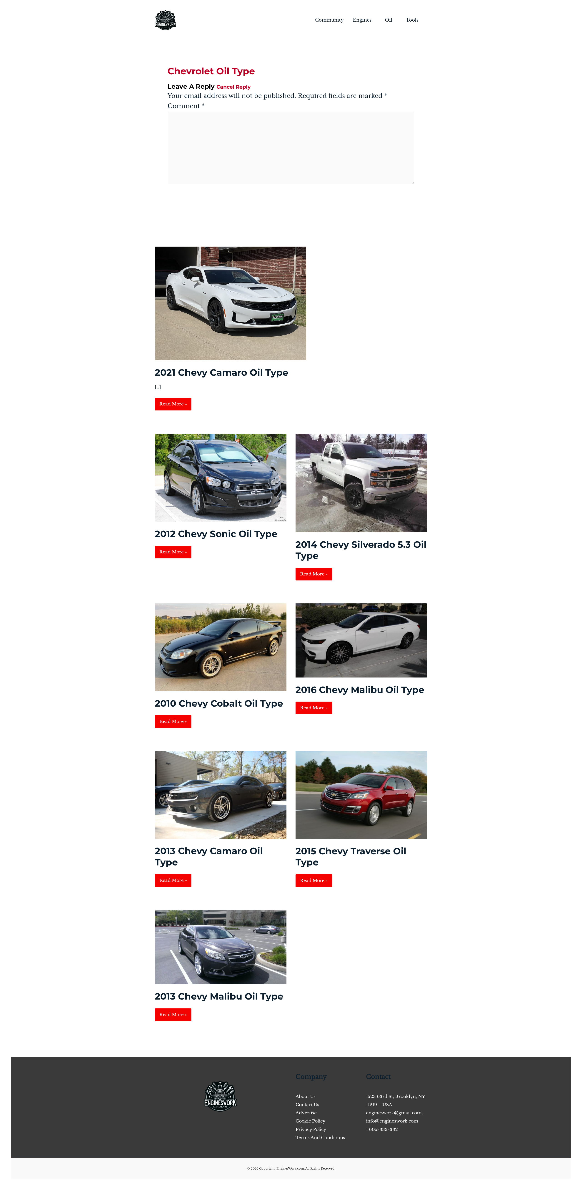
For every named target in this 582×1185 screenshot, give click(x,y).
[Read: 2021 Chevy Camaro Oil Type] (230, 303)
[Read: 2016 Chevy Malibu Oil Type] (361, 640)
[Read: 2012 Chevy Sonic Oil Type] (220, 477)
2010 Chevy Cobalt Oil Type (219, 703)
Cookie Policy (310, 1121)
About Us (306, 1096)
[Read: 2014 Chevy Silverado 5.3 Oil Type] (361, 482)
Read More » (173, 405)
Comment (186, 106)
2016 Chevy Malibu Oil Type (360, 689)
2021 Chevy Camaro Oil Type (221, 372)
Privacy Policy (311, 1129)
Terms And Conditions (320, 1137)
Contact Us (307, 1104)
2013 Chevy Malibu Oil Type (219, 996)
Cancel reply (233, 87)
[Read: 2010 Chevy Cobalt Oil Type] (220, 647)
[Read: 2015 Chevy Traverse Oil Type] (361, 794)
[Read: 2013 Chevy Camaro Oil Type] (220, 794)
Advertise (306, 1112)
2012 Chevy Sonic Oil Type (216, 533)
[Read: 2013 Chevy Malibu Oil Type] (220, 947)
